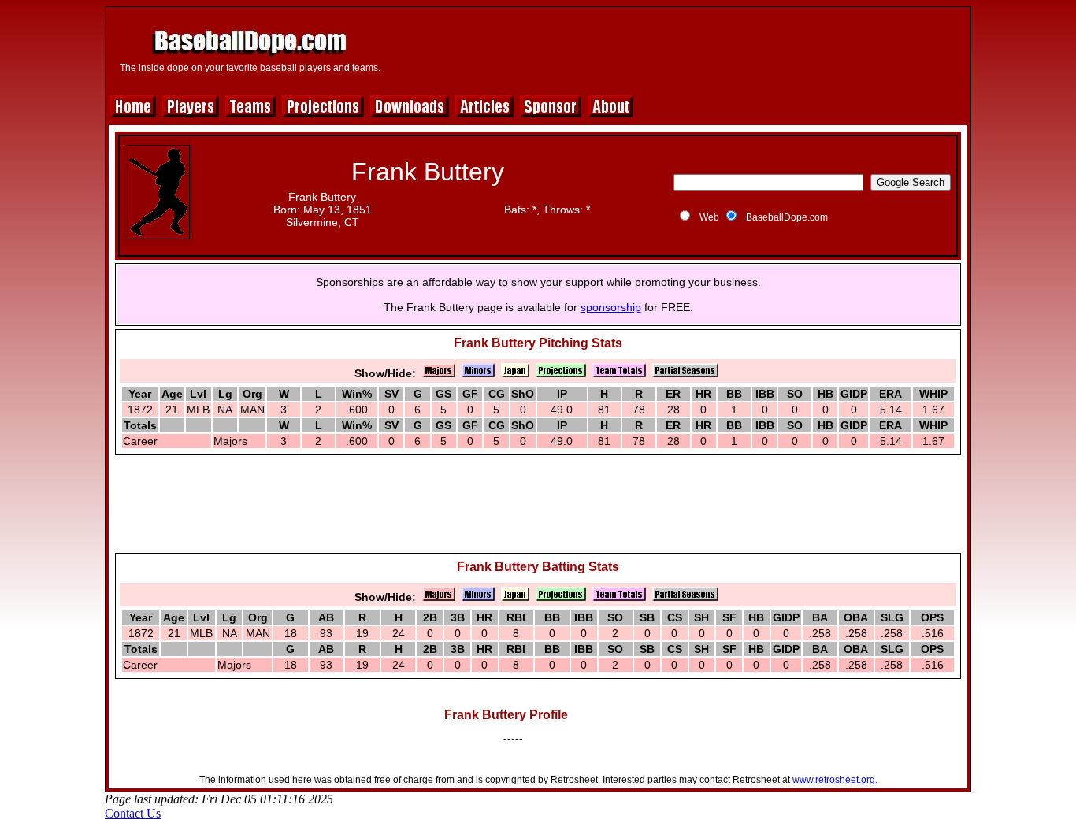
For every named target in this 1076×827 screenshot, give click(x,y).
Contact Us (133, 813)
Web (709, 217)
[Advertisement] (677, 48)
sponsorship (611, 307)
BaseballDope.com (787, 217)
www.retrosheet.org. (834, 779)
